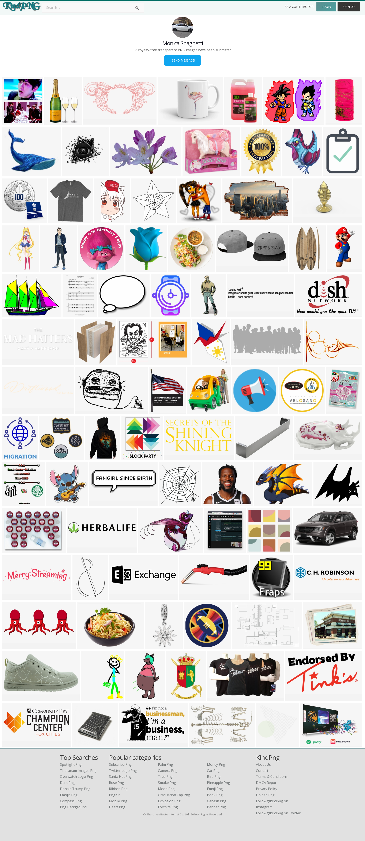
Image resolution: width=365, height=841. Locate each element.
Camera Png (167, 770)
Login (326, 7)
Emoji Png (215, 788)
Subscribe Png (120, 764)
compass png (71, 801)
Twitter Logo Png (123, 770)
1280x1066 (107, 314)
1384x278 (11, 597)
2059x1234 (85, 411)
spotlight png (71, 764)
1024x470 (91, 122)
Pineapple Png (218, 782)
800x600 (254, 551)
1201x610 (302, 221)
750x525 (257, 597)
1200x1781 (175, 698)
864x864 (264, 744)
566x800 (48, 269)
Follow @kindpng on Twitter (278, 813)
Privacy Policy (266, 788)
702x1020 (71, 314)
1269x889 (11, 551)
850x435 (10, 698)
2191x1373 (304, 314)
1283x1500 (158, 411)
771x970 (334, 411)
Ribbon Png (118, 788)
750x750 (153, 646)
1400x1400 (193, 646)
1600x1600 (160, 314)
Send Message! (182, 60)
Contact (262, 770)
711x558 (311, 646)
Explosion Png (169, 801)
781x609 (312, 363)
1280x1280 (48, 457)
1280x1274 (140, 221)
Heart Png (117, 807)
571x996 (102, 221)
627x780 (83, 363)
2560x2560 (241, 646)
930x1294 (93, 457)
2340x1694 (11, 314)
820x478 (127, 744)
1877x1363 (86, 646)
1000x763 (243, 457)
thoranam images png (78, 770)
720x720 (118, 174)
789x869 (133, 269)
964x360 (10, 646)
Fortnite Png (168, 807)
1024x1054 (55, 503)
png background (73, 807)
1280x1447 (11, 122)
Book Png (215, 795)
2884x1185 (11, 744)
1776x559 (11, 363)
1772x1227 (147, 551)
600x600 (223, 269)
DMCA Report (267, 782)
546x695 (290, 174)
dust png (67, 782)
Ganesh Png (216, 801)
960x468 (97, 503)
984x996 (185, 221)
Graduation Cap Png (174, 795)
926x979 (70, 174)
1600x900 (235, 314)
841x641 (271, 122)
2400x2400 (201, 363)
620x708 (88, 698)
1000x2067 (200, 314)
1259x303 (11, 411)
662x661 (287, 411)
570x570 (10, 221)
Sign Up (349, 7)
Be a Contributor (299, 7)
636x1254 (335, 269)
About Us (263, 764)
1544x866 (188, 597)
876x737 (10, 174)
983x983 (239, 411)
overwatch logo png (76, 776)
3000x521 (75, 551)
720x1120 (53, 122)
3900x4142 (131, 457)
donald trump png (75, 788)
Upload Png (265, 795)
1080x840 (134, 698)
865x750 (321, 503)
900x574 (125, 363)
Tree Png (165, 776)
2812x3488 (251, 174)
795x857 (212, 551)
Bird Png (214, 776)
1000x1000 (167, 122)
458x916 (333, 122)
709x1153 (233, 122)
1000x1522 (298, 269)
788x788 (176, 269)
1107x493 (240, 363)
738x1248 (11, 269)
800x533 (197, 744)
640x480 (262, 503)
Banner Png (216, 807)
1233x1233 (192, 174)
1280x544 (173, 457)
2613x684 (303, 597)
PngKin (114, 795)
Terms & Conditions (271, 776)
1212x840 (308, 744)
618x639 (166, 503)
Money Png (216, 764)
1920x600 (117, 597)
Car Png (213, 770)
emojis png (69, 795)
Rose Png (116, 782)
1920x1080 (211, 503)
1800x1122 (232, 221)
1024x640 (215, 698)
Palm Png (165, 764)
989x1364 (331, 174)
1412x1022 (303, 457)
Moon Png (166, 788)
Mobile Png (118, 801)
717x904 (10, 457)
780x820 (194, 411)
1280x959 (301, 551)
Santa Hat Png (120, 776)
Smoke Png (167, 782)
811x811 (293, 698)
